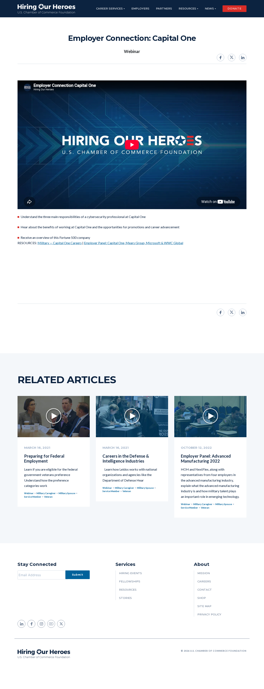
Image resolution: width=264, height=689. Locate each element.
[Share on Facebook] (220, 57)
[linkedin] (21, 624)
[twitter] (61, 624)
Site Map (204, 606)
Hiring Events (130, 573)
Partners (164, 8)
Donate (234, 8)
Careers (204, 581)
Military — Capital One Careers (60, 243)
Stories (125, 597)
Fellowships (129, 581)
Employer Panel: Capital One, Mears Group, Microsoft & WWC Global (133, 243)
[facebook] (31, 624)
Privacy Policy (209, 614)
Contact (204, 589)
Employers (140, 8)
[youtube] (51, 624)
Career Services (109, 8)
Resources (187, 8)
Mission (203, 573)
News (209, 8)
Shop (201, 597)
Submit (77, 574)
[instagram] (41, 624)
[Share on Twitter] (231, 57)
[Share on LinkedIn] (242, 57)
